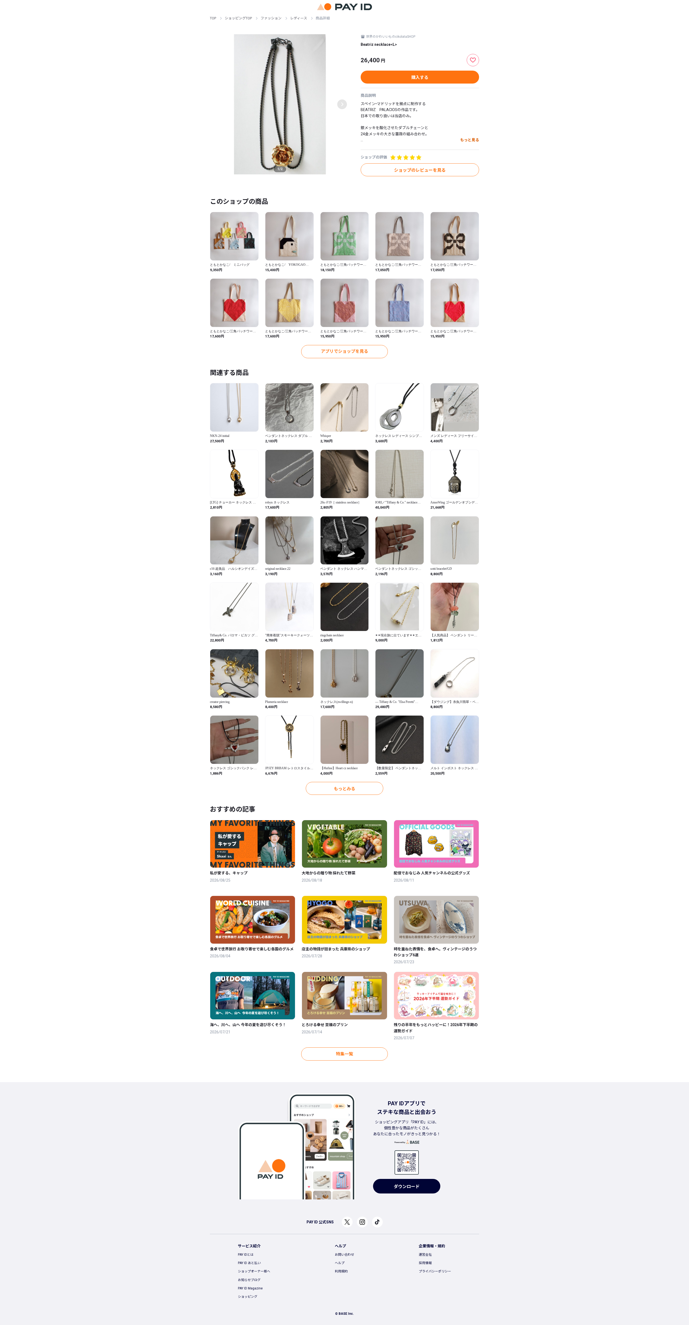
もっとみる (344, 788)
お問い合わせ (344, 1255)
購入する (419, 77)
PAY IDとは (246, 1255)
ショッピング (247, 1297)
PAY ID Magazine (250, 1288)
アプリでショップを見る (344, 351)
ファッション (271, 18)
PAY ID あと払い (249, 1263)
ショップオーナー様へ (254, 1271)
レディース (298, 18)
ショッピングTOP (238, 18)
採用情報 (425, 1263)
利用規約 (341, 1271)
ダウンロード (407, 1186)
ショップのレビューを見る (420, 170)
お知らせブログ (249, 1280)
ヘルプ (339, 1263)
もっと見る (469, 140)
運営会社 (425, 1255)
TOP (213, 18)
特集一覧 (344, 1054)
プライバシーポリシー (435, 1271)
